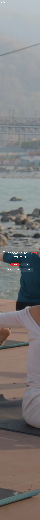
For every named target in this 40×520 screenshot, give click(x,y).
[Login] (38, 2)
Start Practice (15, 264)
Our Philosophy (25, 264)
